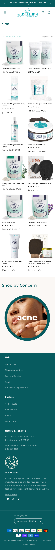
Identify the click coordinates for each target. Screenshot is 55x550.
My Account (11, 421)
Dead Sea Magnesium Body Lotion (13, 105)
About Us (9, 415)
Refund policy (32, 540)
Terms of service (28, 544)
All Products (11, 404)
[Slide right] (33, 348)
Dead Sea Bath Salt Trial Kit (39, 68)
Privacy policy (45, 540)
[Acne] (27, 317)
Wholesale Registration (16, 387)
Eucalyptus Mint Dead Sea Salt (13, 185)
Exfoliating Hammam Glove (39, 184)
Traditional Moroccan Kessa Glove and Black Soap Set (39, 262)
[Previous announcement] (5, 3)
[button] (5, 12)
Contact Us (10, 364)
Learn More (11, 494)
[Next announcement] (50, 3)
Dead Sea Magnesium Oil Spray (12, 146)
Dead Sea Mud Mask (36, 145)
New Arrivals (11, 410)
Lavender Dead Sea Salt (38, 222)
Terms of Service (13, 376)
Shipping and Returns (15, 370)
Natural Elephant (17, 540)
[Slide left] (22, 348)
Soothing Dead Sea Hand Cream (12, 262)
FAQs (7, 382)
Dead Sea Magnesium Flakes (40, 104)
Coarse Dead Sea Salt (11, 68)
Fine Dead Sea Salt (10, 222)
